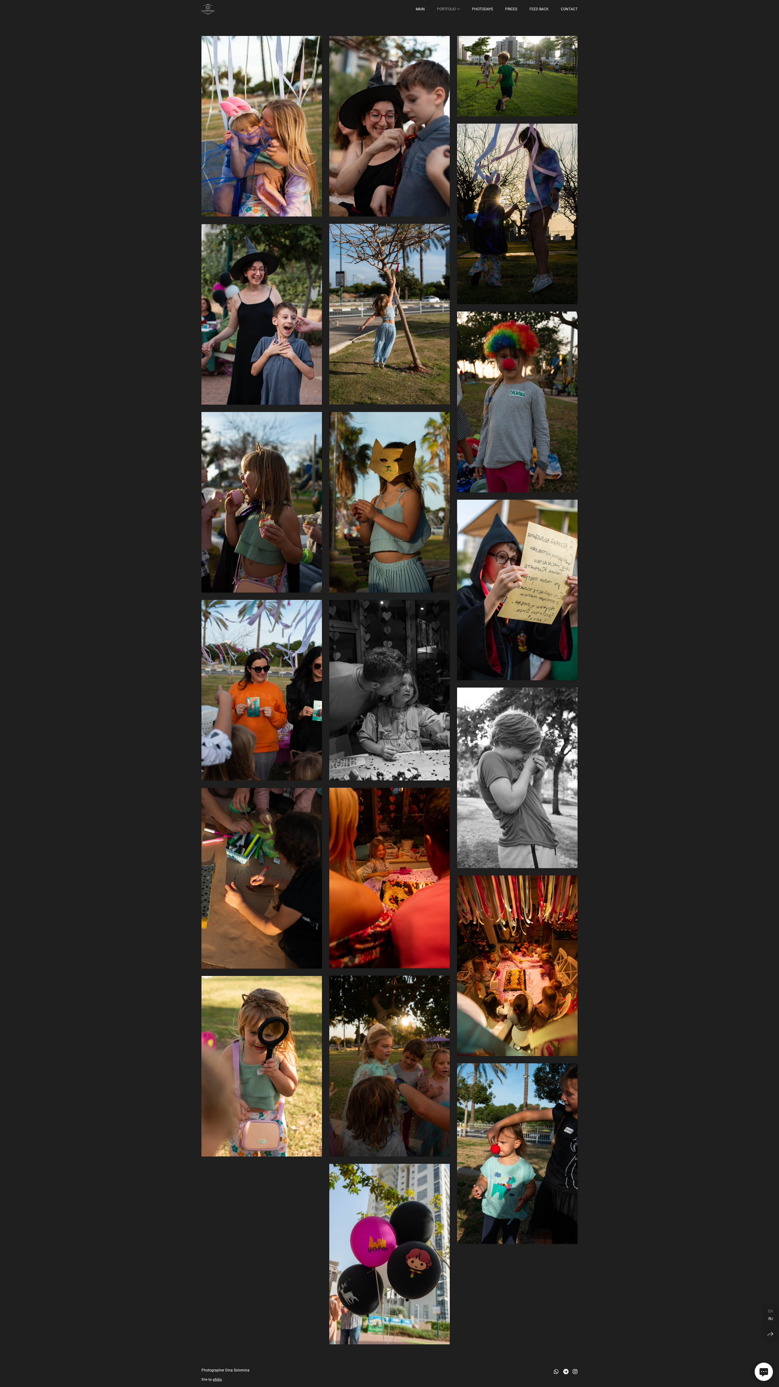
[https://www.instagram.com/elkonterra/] (575, 1371)
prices (511, 9)
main (420, 9)
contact (569, 9)
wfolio (217, 1380)
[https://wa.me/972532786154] (556, 1371)
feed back (539, 9)
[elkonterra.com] (208, 9)
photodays (482, 9)
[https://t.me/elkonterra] (565, 1371)
